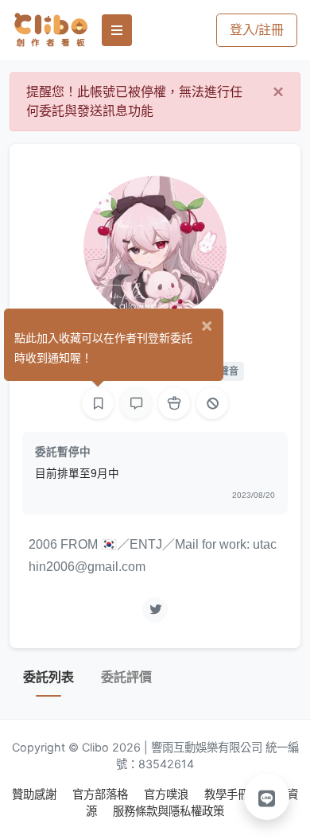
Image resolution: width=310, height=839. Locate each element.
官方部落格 (101, 794)
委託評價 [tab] (126, 677)
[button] (267, 797)
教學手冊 (228, 794)
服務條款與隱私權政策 (168, 811)
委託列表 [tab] (48, 677)
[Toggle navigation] (117, 30)
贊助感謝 (36, 794)
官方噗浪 (168, 794)
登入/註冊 (257, 30)
